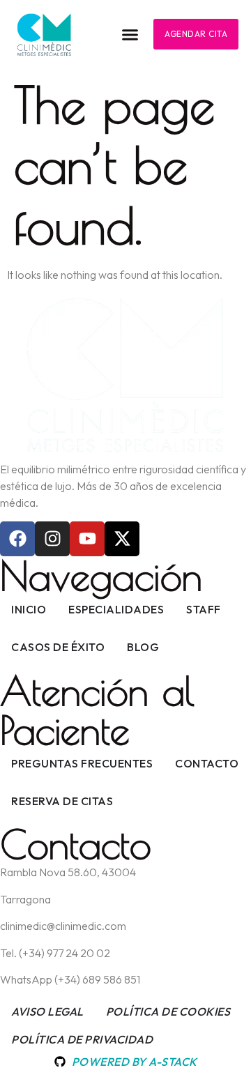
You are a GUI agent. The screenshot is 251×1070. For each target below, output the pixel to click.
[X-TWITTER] (122, 538)
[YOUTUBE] (87, 538)
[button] (130, 35)
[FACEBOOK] (17, 538)
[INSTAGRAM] (52, 538)
